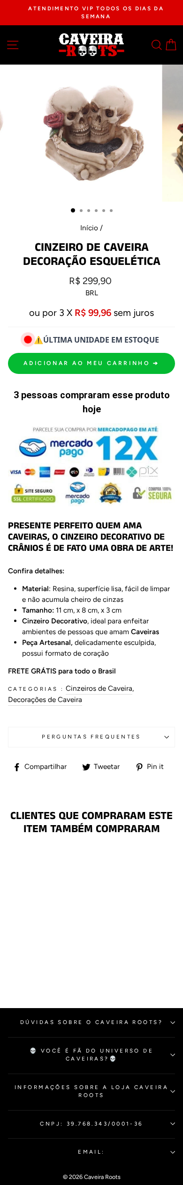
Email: (91, 1151)
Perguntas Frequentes (91, 736)
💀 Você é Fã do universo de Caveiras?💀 (92, 1054)
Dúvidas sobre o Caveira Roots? (91, 1022)
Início (89, 227)
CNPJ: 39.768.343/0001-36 (91, 1123)
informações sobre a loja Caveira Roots (91, 1091)
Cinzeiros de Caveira (99, 688)
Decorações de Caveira (45, 699)
